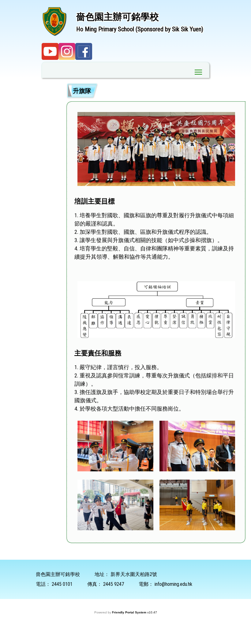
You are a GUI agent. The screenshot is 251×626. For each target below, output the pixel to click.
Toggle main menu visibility (198, 71)
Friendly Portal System (129, 612)
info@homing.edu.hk (173, 584)
